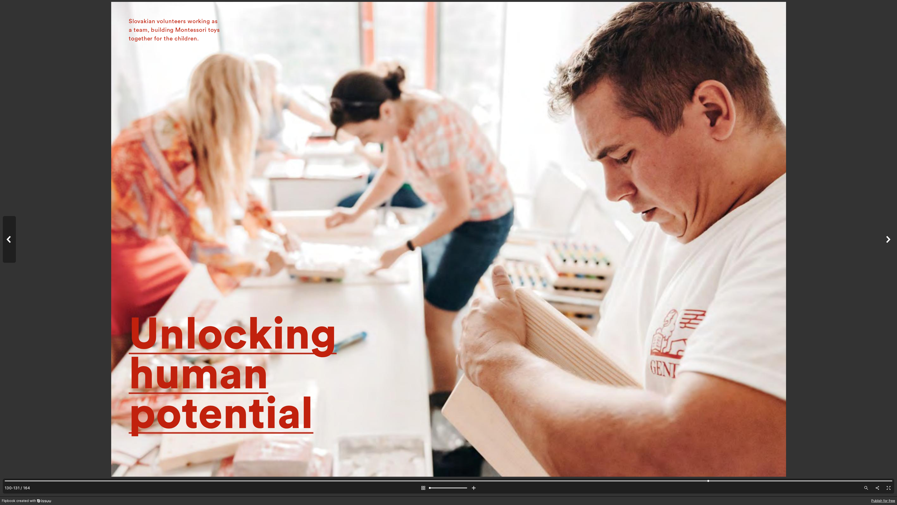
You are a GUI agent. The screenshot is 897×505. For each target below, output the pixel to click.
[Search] (866, 488)
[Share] (877, 488)
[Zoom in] (473, 488)
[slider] (448, 488)
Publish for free (883, 501)
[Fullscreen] (888, 488)
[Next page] (887, 248)
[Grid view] (423, 488)
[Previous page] (9, 248)
